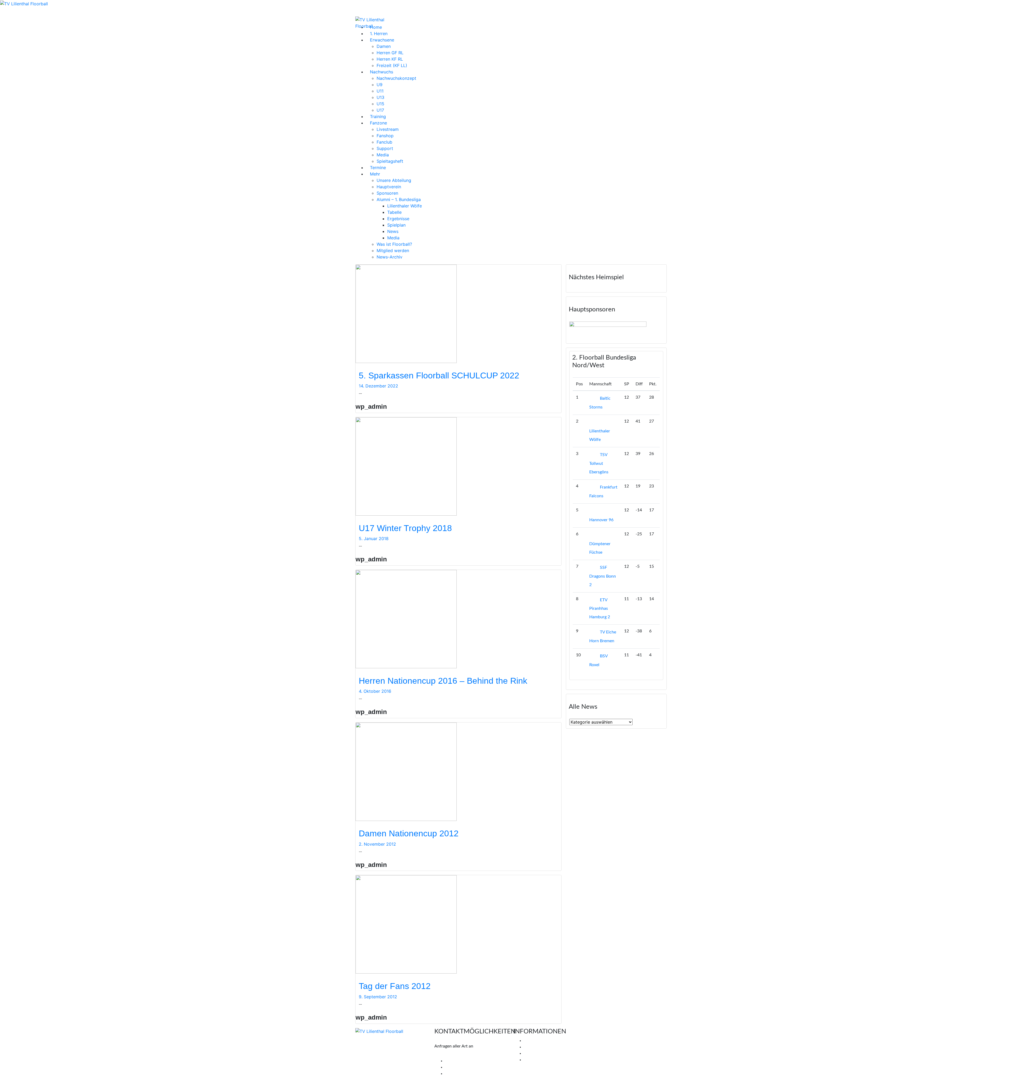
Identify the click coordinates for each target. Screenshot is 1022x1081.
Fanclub (384, 142)
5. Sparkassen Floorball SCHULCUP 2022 (439, 375)
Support (385, 148)
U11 (380, 91)
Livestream (388, 129)
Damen (384, 46)
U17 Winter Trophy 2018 (405, 528)
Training (378, 116)
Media (383, 154)
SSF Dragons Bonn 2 (602, 576)
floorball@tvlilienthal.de (456, 1054)
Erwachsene (382, 40)
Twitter (455, 1067)
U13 (380, 97)
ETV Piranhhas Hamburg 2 (599, 608)
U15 (380, 103)
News (392, 231)
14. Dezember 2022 (378, 386)
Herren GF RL (390, 52)
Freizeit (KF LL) (392, 65)
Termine (378, 167)
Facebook (457, 1061)
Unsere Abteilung (394, 180)
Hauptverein (389, 186)
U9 (379, 84)
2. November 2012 (377, 844)
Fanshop (385, 135)
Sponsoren (387, 193)
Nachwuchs (381, 71)
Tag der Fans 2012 (395, 986)
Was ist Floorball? (394, 244)
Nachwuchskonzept (396, 78)
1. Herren (379, 33)
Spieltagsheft (390, 161)
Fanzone (378, 123)
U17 (380, 110)
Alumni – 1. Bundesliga (399, 199)
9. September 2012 (378, 996)
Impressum (534, 1053)
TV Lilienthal (535, 1040)
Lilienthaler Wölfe (404, 205)
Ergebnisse (398, 218)
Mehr (375, 174)
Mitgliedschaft (537, 1047)
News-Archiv (389, 257)
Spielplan (396, 225)
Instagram (458, 1073)
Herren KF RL (390, 59)
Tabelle (394, 212)
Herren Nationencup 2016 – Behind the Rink (443, 681)
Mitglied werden (393, 250)
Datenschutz (535, 1060)
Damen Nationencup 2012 (409, 833)
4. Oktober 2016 (375, 691)
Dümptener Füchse (600, 548)
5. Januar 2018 (374, 538)
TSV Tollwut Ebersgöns (598, 463)
